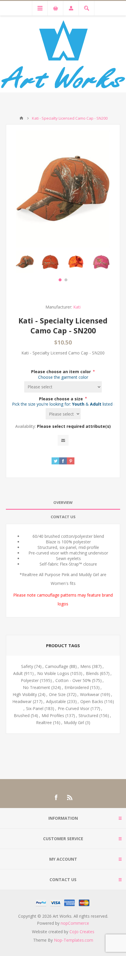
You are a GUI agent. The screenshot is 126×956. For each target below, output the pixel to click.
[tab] (63, 502)
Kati (77, 307)
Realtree (44, 722)
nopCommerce (75, 923)
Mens (85, 666)
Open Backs (91, 701)
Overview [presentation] (63, 502)
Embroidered (76, 687)
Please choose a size (61, 398)
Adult (18, 673)
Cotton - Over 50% (73, 680)
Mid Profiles (53, 715)
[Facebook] (56, 797)
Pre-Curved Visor (73, 708)
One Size (57, 694)
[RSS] (70, 797)
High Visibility (25, 694)
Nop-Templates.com (73, 940)
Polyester (30, 680)
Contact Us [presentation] (63, 516)
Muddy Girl (74, 722)
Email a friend (63, 440)
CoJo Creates (81, 931)
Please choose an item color (61, 371)
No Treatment (36, 687)
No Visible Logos (53, 673)
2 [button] (65, 279)
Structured (88, 715)
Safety (27, 666)
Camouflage (56, 666)
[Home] (21, 118)
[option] (25, 262)
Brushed (22, 715)
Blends (92, 673)
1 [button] (60, 279)
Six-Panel (34, 708)
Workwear (89, 694)
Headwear (22, 701)
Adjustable (56, 701)
